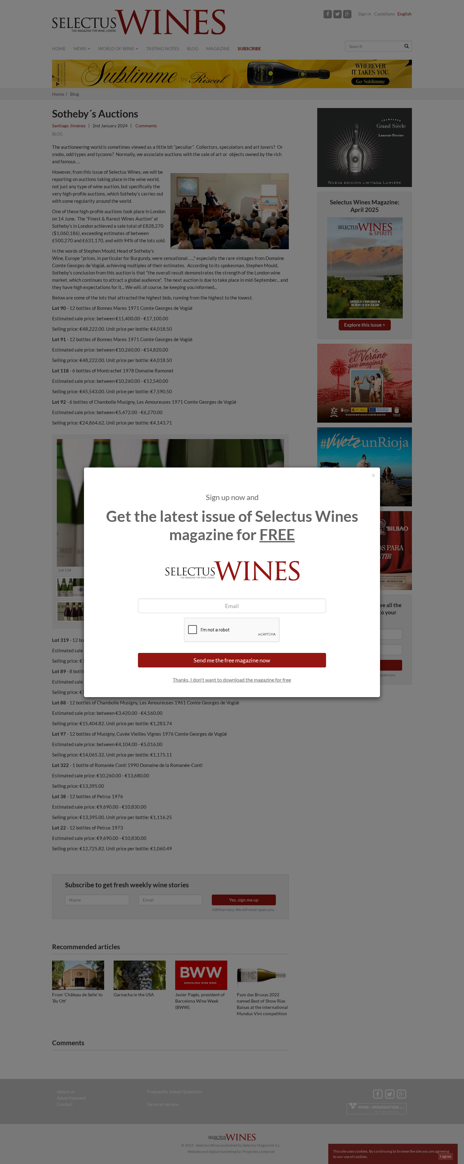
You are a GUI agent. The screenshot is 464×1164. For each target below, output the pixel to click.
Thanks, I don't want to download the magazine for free (232, 680)
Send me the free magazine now (231, 660)
